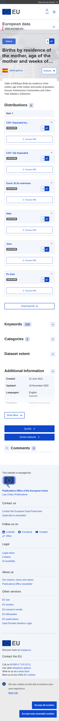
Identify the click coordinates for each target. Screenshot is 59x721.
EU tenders (8, 604)
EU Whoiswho (9, 614)
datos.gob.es (16, 70)
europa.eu (26, 650)
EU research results (12, 609)
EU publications (10, 619)
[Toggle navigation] (53, 27)
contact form (23, 671)
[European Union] (28, 643)
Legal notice (8, 553)
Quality (27, 428)
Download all (28, 306)
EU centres (29, 675)
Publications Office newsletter (17, 584)
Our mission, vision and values (17, 580)
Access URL (31, 139)
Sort (8, 113)
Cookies (6, 557)
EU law (6, 600)
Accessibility (8, 561)
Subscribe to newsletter (14, 515)
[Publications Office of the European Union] (28, 481)
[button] (48, 2)
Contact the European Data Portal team (22, 511)
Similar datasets (28, 437)
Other (9, 536)
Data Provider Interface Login (17, 623)
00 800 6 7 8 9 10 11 (20, 664)
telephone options (22, 668)
